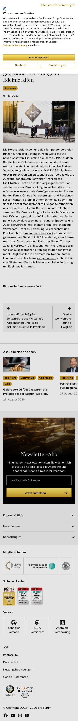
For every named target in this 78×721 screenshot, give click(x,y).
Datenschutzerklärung (15, 45)
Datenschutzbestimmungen (57, 5)
